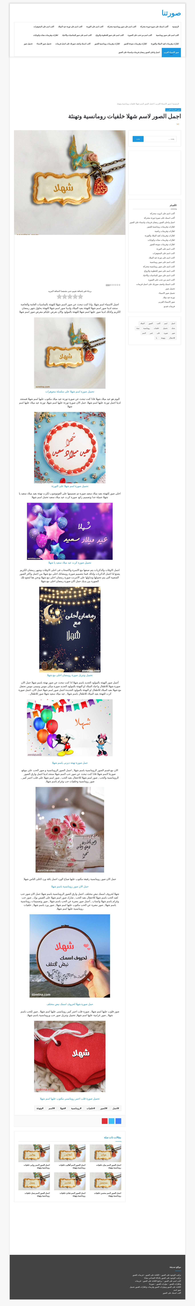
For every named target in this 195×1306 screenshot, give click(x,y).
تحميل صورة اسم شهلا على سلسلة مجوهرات (69, 391)
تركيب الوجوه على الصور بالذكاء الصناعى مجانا (162, 1278)
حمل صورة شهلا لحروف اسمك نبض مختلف (70, 1004)
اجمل (114, 1108)
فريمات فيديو (169, 306)
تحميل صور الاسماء (44, 43)
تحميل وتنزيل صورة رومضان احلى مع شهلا (70, 675)
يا (156, 338)
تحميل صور (28, 43)
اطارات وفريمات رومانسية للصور (107, 43)
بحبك (173, 328)
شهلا (62, 1108)
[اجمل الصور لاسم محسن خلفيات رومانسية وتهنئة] (105, 1181)
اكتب (158, 323)
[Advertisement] (97, 79)
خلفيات (90, 1108)
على (158, 333)
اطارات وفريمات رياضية (165, 231)
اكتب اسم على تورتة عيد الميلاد (70, 26)
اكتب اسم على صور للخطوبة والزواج (110, 35)
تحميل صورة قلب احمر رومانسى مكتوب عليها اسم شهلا (70, 1098)
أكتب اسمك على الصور (172, 1293)
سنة (137, 328)
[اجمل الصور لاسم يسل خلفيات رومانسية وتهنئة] (34, 1181)
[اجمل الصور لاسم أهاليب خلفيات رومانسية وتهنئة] (70, 1153)
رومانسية (75, 1108)
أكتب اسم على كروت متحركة (162, 213)
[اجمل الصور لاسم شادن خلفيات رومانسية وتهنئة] (70, 1181)
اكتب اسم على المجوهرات (44, 26)
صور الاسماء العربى (171, 52)
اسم (165, 323)
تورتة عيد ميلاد (169, 297)
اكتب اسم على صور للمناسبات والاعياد (77, 35)
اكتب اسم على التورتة (94, 26)
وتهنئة (39, 1108)
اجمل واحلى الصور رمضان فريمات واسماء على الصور (139, 52)
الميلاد (142, 323)
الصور (103, 1108)
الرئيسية (175, 26)
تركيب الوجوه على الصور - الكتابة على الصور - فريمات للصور (156, 1275)
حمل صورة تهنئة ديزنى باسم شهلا (70, 762)
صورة (166, 333)
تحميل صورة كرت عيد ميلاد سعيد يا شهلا (69, 562)
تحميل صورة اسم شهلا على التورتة (69, 486)
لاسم (51, 1108)
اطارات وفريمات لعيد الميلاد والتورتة (165, 43)
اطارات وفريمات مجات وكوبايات (45, 35)
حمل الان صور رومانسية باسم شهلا (70, 886)
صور (173, 333)
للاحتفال (172, 338)
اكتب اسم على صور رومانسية (167, 35)
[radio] (80, 297)
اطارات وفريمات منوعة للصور (135, 43)
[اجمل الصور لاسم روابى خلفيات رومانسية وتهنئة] (34, 1153)
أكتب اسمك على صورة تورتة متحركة (154, 26)
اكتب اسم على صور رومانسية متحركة (121, 26)
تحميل (165, 328)
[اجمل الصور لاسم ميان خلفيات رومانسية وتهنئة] (105, 1153)
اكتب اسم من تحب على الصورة (140, 35)
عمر (151, 333)
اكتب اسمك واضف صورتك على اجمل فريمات (73, 43)
